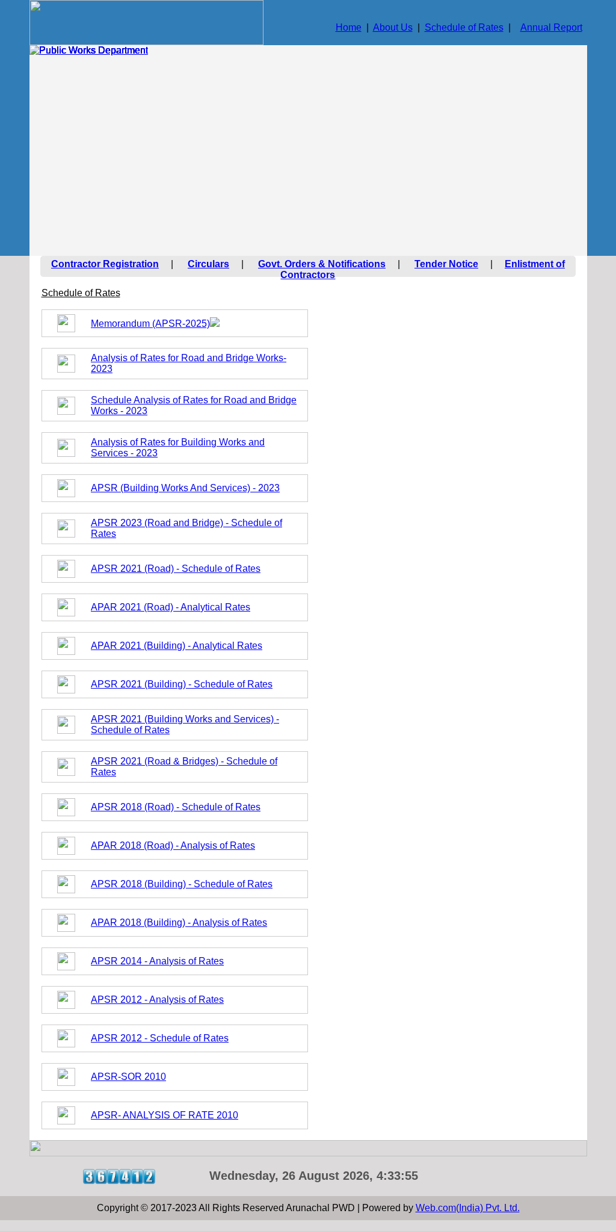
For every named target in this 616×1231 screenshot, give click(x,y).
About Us (393, 27)
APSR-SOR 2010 (128, 1076)
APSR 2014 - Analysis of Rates (157, 961)
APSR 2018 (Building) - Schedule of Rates (182, 884)
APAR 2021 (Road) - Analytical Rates (170, 607)
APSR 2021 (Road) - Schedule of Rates (175, 568)
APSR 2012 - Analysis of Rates (157, 999)
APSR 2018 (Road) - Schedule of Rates (175, 807)
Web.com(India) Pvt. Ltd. (468, 1208)
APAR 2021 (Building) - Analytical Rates (176, 645)
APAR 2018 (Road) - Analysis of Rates (173, 845)
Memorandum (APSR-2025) (150, 323)
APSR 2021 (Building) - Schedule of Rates (182, 684)
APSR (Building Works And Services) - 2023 (185, 488)
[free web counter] (119, 1181)
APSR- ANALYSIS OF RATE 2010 (164, 1115)
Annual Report (551, 27)
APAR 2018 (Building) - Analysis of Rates (179, 922)
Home (349, 27)
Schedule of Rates (464, 27)
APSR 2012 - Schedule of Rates (160, 1038)
